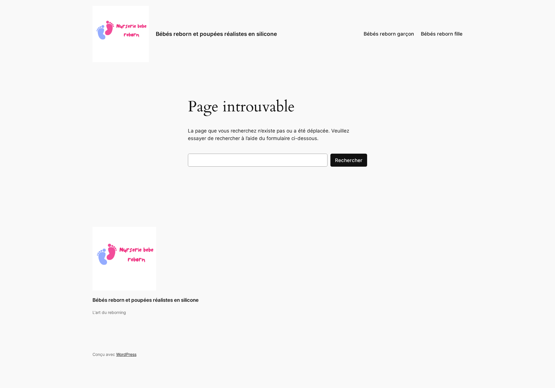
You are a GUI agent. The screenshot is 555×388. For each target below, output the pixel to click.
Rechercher (348, 160)
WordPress (126, 354)
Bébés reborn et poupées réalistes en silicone (216, 33)
